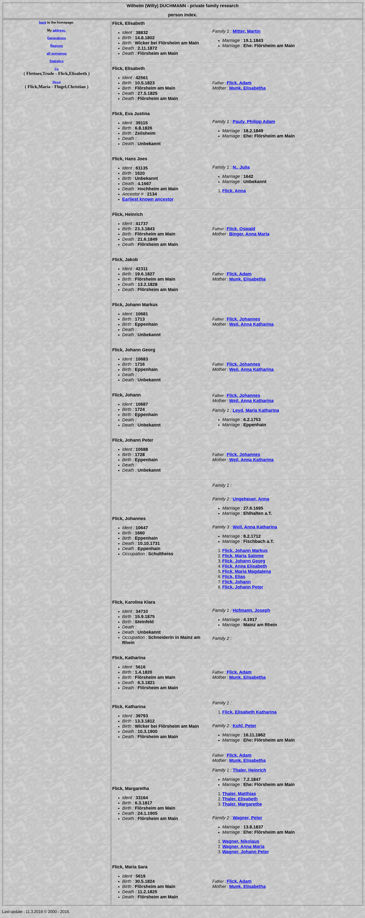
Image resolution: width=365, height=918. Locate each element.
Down (57, 82)
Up (57, 69)
